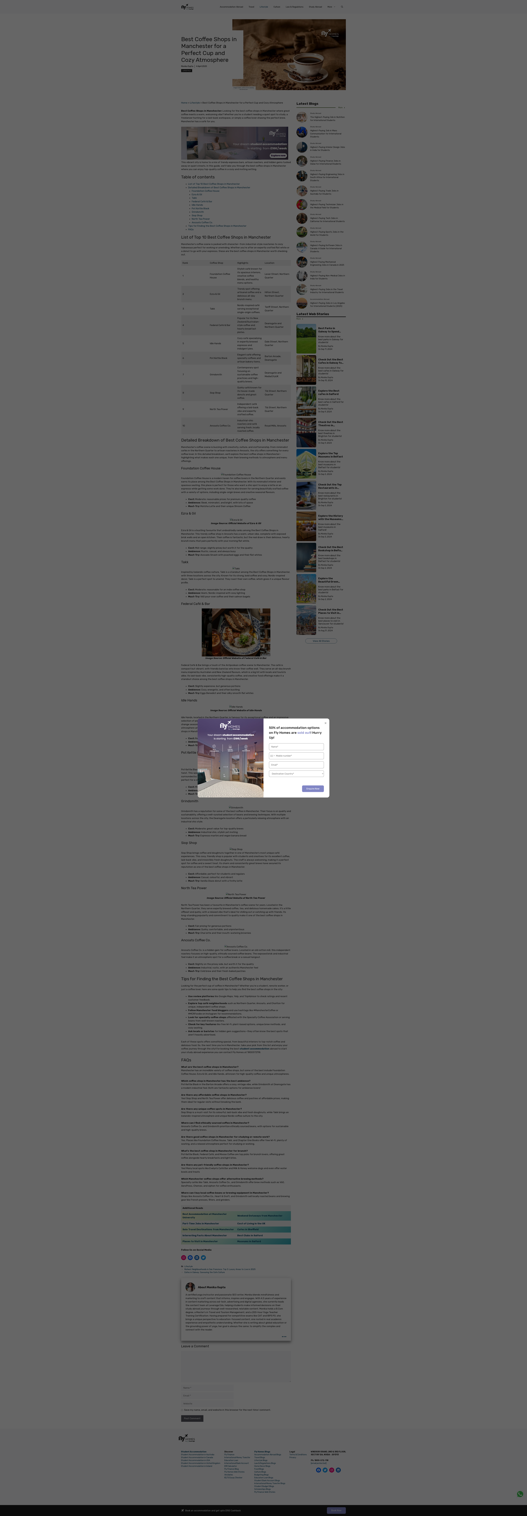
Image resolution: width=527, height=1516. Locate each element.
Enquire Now (312, 788)
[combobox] (272, 755)
